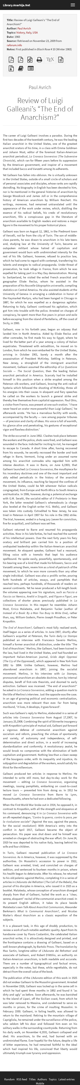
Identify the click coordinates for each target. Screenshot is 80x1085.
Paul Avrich (24, 28)
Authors (42, 1079)
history (21, 32)
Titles (32, 1079)
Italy (28, 32)
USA (35, 32)
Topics (53, 1079)
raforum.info (14, 45)
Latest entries (66, 1079)
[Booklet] (20, 61)
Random (9, 1079)
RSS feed (22, 1079)
